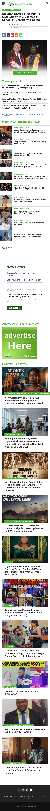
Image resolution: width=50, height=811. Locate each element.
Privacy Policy (32, 796)
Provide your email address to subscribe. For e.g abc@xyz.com (22, 290)
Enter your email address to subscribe (23, 280)
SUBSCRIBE (14, 308)
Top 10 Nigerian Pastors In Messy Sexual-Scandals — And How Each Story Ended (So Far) (23, 86)
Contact (22, 796)
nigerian (32, 114)
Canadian (17, 114)
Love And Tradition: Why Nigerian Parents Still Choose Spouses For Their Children (24, 100)
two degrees (40, 114)
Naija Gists (15, 24)
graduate (24, 114)
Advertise (13, 796)
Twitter (26, 798)
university (6, 116)
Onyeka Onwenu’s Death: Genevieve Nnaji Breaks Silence (22, 93)
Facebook (42, 796)
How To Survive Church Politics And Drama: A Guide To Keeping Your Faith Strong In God (24, 107)
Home (6, 796)
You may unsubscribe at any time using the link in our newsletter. (23, 300)
